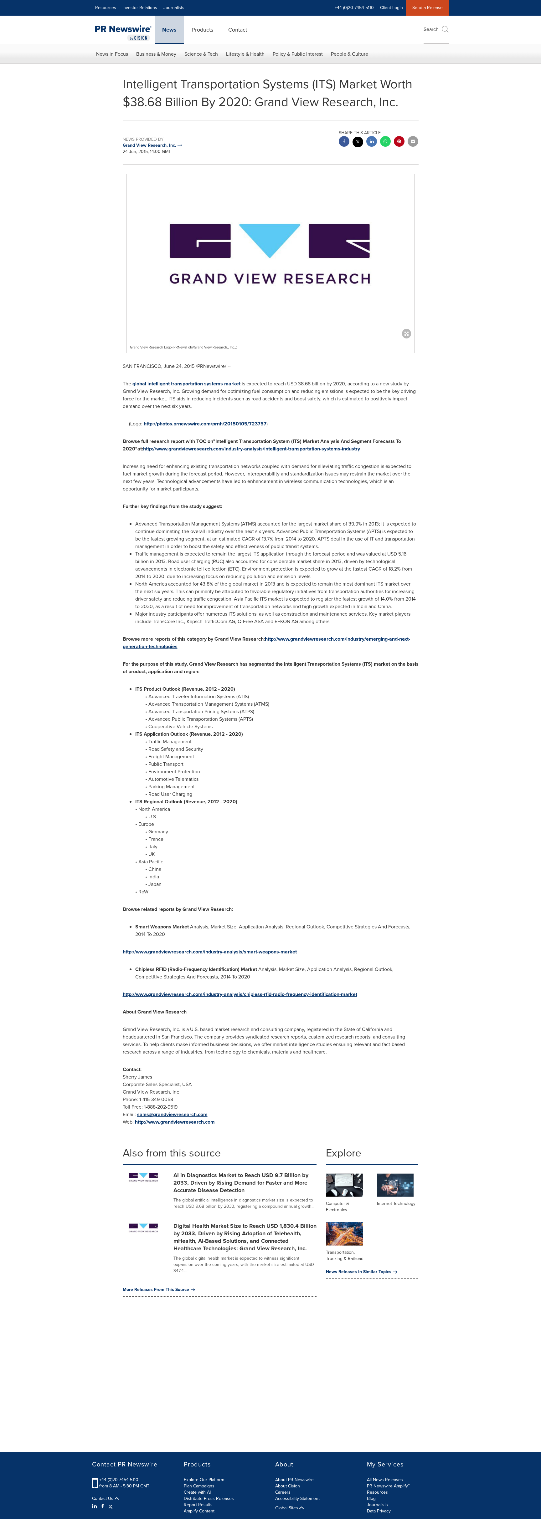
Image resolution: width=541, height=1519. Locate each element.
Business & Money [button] (156, 54)
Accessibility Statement (297, 1498)
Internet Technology (396, 1203)
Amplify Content (199, 1511)
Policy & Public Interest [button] (298, 54)
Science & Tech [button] (201, 54)
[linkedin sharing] (371, 142)
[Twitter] (110, 1506)
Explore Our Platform (204, 1479)
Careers (283, 1492)
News (169, 30)
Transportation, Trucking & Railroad (344, 1255)
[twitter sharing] (358, 143)
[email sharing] (413, 142)
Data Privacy (379, 1511)
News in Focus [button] (112, 54)
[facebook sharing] (344, 142)
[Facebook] (103, 1506)
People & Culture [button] (349, 54)
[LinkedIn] (95, 1506)
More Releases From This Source (156, 1290)
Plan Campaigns (199, 1486)
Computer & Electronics (337, 1206)
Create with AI (197, 1492)
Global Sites (287, 1508)
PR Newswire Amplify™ (388, 1486)
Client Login (391, 7)
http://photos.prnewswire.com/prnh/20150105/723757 (205, 423)
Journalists (173, 7)
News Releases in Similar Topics (358, 1272)
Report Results (198, 1504)
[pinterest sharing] (399, 142)
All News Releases (385, 1479)
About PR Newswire (294, 1479)
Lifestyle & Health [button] (245, 54)
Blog (371, 1498)
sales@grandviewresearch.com (172, 1114)
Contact (237, 30)
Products (202, 30)
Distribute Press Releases (209, 1498)
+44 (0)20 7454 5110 (118, 1479)
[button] (270, 254)
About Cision (287, 1486)
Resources (105, 7)
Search (431, 29)
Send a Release (427, 7)
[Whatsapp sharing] (385, 142)
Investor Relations (139, 7)
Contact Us (103, 1499)
